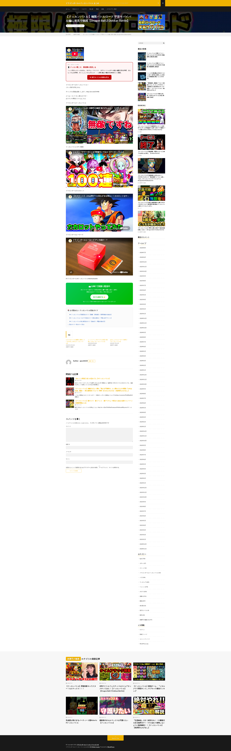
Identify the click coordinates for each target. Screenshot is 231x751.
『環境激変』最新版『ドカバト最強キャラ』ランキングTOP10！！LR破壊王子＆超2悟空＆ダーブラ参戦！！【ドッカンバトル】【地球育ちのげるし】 (156, 86)
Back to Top (115, 738)
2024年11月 (143, 323)
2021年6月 (143, 516)
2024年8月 (143, 337)
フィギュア (143, 582)
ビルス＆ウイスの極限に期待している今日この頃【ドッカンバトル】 (75, 341)
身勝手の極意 (79, 25)
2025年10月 (143, 271)
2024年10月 (143, 327)
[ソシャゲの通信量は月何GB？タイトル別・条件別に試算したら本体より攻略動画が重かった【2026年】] (142, 76)
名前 (68, 444)
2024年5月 (143, 351)
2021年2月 (143, 534)
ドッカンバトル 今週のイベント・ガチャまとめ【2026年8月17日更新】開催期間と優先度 (156, 64)
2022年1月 (143, 483)
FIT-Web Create (95, 747)
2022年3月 (143, 473)
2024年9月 (143, 332)
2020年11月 (143, 549)
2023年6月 (143, 403)
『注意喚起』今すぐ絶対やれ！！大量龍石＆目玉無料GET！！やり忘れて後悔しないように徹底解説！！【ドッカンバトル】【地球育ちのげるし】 (149, 724)
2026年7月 (143, 252)
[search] (163, 43)
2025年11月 (143, 266)
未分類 (141, 605)
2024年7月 (143, 342)
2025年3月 (143, 304)
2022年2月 (143, 478)
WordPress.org (144, 643)
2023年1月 (143, 426)
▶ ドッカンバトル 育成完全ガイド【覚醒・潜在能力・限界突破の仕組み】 (91, 314)
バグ (140, 208)
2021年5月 (143, 520)
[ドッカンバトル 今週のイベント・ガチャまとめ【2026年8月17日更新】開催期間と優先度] (142, 66)
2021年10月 (143, 497)
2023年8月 (143, 393)
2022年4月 (143, 469)
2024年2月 (143, 365)
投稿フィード (143, 634)
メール (68, 451)
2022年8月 (143, 450)
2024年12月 (143, 318)
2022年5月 (143, 464)
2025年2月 (143, 309)
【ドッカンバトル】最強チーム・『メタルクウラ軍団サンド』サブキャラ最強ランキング (149, 688)
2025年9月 (143, 276)
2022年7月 (143, 454)
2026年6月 (143, 257)
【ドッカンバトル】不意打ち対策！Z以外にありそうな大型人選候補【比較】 (155, 95)
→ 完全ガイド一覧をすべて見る (76, 324)
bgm (141, 558)
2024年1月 (143, 370)
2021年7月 (143, 511)
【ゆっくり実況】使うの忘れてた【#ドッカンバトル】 (92, 378)
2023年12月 (143, 375)
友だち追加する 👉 (99, 297)
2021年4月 (143, 525)
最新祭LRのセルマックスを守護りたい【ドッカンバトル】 (114, 721)
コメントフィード (145, 639)
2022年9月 (143, 445)
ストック (142, 568)
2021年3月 (143, 530)
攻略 (102, 9)
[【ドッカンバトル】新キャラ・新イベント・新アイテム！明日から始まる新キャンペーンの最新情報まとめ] (70, 404)
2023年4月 (143, 412)
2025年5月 (143, 295)
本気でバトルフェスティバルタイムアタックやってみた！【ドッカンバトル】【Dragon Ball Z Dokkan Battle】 (115, 688)
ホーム (68, 9)
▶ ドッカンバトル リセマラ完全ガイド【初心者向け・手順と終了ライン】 (91, 318)
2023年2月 (143, 422)
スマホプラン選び (112, 9)
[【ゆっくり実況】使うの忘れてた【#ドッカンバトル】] (70, 381)
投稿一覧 (91, 361)
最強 (140, 155)
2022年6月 (143, 459)
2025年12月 (143, 262)
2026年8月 (143, 248)
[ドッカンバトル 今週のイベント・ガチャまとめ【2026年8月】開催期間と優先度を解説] (142, 56)
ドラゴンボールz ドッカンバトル (149, 572)
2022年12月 (143, 431)
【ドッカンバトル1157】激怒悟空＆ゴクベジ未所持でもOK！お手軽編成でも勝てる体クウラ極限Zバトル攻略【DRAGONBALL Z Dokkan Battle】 (151, 127)
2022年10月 (143, 440)
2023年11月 (143, 379)
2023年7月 (143, 398)
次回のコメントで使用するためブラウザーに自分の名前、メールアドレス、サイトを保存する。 (93, 467)
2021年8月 (143, 506)
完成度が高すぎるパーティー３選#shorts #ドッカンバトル (81, 721)
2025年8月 (143, 280)
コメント (68, 426)
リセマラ (84, 9)
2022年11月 (143, 436)
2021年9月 (143, 501)
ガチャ (141, 563)
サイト (68, 459)
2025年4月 (143, 299)
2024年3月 (143, 360)
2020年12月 (143, 544)
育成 (97, 9)
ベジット (142, 587)
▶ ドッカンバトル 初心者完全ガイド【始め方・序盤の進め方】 (88, 321)
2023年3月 (143, 417)
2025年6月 (143, 290)
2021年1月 (143, 539)
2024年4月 (143, 356)
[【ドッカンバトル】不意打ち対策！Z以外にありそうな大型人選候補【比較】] (142, 97)
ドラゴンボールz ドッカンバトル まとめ (88, 744)
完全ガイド (75, 9)
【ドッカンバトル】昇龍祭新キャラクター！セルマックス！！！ (81, 687)
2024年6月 (143, 346)
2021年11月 (143, 492)
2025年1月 (143, 313)
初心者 (91, 9)
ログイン (142, 629)
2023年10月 (143, 384)
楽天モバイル (143, 610)
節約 (141, 615)
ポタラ (141, 591)
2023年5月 (143, 407)
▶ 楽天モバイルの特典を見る (99, 77)
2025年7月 (143, 285)
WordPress (110, 747)
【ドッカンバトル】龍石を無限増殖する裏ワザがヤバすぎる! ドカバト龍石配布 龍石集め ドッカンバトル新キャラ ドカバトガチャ (151, 204)
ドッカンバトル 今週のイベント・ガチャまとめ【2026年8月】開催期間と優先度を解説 (156, 54)
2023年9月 (143, 389)
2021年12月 (143, 487)
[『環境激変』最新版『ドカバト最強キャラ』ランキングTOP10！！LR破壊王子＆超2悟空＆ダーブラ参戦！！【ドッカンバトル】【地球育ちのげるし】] (142, 86)
